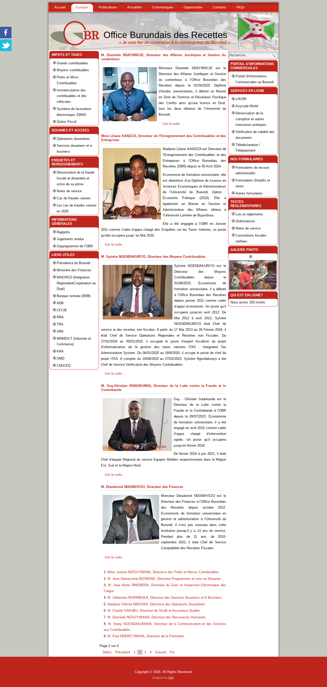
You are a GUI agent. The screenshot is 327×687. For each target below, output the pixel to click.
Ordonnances (245, 221)
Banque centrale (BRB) (74, 296)
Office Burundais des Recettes (165, 35)
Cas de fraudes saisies (74, 198)
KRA (60, 351)
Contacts (219, 7)
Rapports (63, 232)
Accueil (59, 7)
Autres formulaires (249, 193)
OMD (60, 358)
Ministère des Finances (74, 270)
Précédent (122, 652)
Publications (108, 7)
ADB (60, 303)
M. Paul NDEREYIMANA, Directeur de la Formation (146, 636)
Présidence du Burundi (73, 263)
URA (60, 331)
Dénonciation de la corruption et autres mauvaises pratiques (251, 119)
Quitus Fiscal (66, 122)
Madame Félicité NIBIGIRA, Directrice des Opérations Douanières (156, 604)
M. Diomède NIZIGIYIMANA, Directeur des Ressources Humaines (157, 617)
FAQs (240, 7)
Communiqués (162, 7)
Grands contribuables (72, 63)
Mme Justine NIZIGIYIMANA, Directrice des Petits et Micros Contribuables (163, 572)
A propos (82, 7)
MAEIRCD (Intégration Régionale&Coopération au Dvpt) (76, 283)
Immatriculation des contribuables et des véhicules (72, 96)
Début (107, 652)
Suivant (160, 652)
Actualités (134, 7)
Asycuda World (247, 106)
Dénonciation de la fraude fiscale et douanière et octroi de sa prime (75, 178)
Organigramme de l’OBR (75, 246)
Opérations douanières (73, 139)
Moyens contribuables (73, 70)
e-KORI (241, 99)
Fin (172, 652)
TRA (60, 324)
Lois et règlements (249, 214)
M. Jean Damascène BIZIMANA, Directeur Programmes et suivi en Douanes (164, 579)
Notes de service (69, 191)
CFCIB (62, 310)
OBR (171, 677)
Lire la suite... (172, 124)
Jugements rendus (70, 239)
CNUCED (64, 365)
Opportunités (193, 7)
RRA (60, 317)
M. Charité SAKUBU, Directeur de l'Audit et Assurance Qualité (154, 610)
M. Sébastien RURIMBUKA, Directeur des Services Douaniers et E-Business (165, 597)
